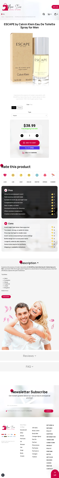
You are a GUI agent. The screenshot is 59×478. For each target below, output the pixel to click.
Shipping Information (51, 435)
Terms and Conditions (51, 441)
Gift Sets (34, 428)
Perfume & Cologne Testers (35, 454)
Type (29, 112)
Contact (50, 469)
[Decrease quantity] (22, 135)
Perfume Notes (50, 453)
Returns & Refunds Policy (50, 428)
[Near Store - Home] (22, 6)
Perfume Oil (22, 440)
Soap (21, 450)
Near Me (49, 466)
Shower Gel (22, 446)
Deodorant (23, 430)
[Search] (44, 14)
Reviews (49, 460)
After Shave (22, 434)
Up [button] (55, 475)
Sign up (49, 411)
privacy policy (29, 410)
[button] (51, 7)
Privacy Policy (49, 447)
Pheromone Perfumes (35, 446)
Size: (29, 104)
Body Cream (22, 454)
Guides (49, 463)
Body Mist (35, 433)
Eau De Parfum (34, 440)
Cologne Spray (36, 436)
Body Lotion (35, 430)
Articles (50, 457)
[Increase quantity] (37, 135)
